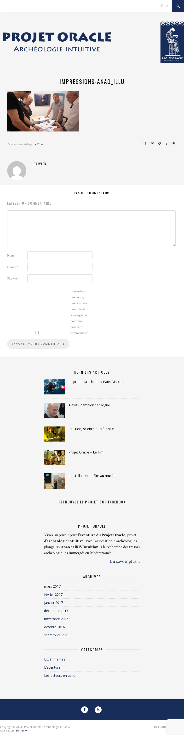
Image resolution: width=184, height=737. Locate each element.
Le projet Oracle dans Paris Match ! (96, 381)
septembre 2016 (56, 635)
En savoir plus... (125, 561)
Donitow (21, 730)
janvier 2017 (53, 602)
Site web (12, 278)
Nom (11, 255)
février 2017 (53, 594)
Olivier (39, 144)
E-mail (12, 267)
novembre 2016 (56, 619)
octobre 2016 (54, 627)
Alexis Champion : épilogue (89, 405)
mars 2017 (52, 586)
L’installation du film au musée (92, 475)
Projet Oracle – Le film (86, 452)
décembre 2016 (56, 610)
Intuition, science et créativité (91, 428)
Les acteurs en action (60, 675)
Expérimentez (54, 659)
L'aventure (52, 667)
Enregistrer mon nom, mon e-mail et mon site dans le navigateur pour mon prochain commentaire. (79, 312)
